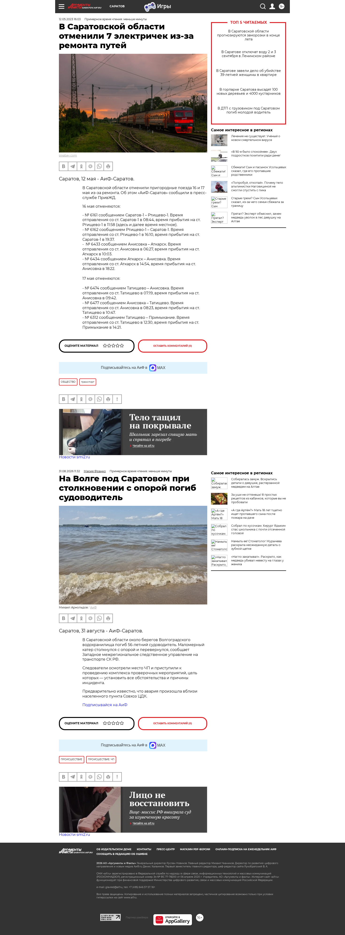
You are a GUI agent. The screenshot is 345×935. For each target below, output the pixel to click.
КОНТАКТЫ (144, 849)
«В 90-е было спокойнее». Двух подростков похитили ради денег (256, 153)
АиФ (93, 607)
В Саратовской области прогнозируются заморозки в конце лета (248, 35)
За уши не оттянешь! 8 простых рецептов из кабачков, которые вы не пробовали (258, 498)
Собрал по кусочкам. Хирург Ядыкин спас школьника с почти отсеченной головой (258, 529)
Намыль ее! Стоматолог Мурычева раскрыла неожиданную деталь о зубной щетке (256, 544)
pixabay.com (68, 155)
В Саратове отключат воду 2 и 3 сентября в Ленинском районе (248, 54)
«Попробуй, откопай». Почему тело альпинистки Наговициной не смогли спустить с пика (257, 186)
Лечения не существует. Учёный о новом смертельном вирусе (255, 138)
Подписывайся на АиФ (104, 705)
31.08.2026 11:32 (69, 471)
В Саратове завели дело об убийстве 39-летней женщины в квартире (248, 73)
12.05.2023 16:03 (70, 19)
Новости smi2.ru (74, 457)
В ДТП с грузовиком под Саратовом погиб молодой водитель (249, 110)
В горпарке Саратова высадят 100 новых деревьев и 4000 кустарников (249, 92)
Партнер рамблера (137, 917)
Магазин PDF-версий (195, 849)
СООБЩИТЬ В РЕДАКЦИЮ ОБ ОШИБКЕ (122, 854)
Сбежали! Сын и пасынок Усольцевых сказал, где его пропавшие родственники (258, 170)
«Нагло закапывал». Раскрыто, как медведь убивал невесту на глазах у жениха (257, 560)
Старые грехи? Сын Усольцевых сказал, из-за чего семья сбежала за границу (257, 201)
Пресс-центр (166, 849)
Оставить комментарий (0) (172, 345)
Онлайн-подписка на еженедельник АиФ (245, 849)
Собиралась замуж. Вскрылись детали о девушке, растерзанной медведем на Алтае (255, 482)
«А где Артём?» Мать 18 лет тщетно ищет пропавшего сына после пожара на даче (256, 513)
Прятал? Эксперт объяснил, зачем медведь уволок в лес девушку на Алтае (256, 217)
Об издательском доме (113, 849)
